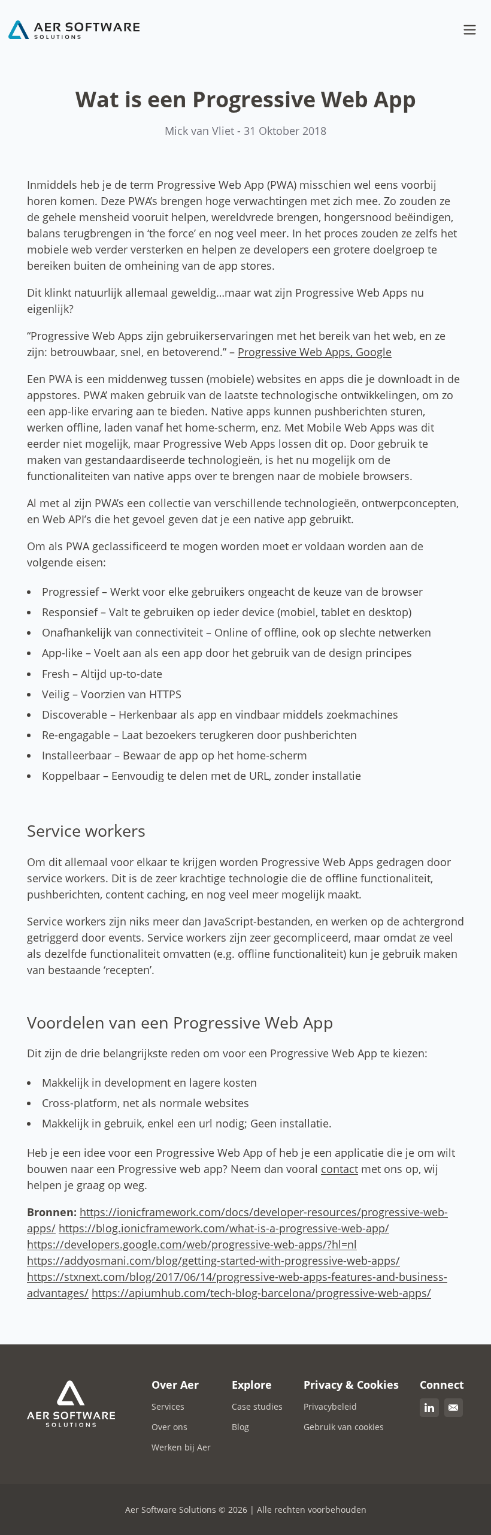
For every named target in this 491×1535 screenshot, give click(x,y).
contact (339, 1169)
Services (167, 1406)
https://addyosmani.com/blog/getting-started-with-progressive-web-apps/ (213, 1260)
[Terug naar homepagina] (74, 29)
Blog (240, 1427)
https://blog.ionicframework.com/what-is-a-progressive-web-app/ (224, 1228)
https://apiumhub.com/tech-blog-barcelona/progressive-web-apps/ (261, 1293)
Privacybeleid (330, 1406)
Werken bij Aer (181, 1447)
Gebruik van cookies (344, 1427)
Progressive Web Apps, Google (315, 352)
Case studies (257, 1406)
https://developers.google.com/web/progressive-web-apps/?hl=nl (192, 1244)
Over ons (169, 1427)
